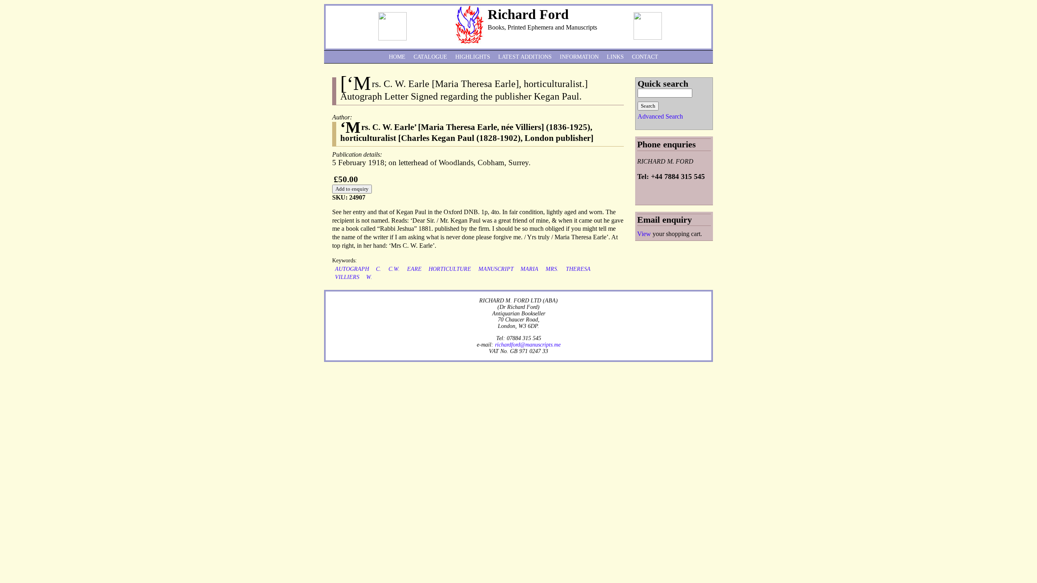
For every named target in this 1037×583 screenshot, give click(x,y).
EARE (414, 269)
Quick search (663, 84)
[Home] (469, 41)
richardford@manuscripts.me (528, 344)
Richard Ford (528, 14)
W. (369, 277)
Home (397, 57)
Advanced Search (660, 116)
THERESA (578, 269)
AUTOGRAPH (352, 269)
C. (378, 269)
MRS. (552, 269)
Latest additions (525, 57)
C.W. (394, 269)
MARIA (529, 269)
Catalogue (430, 57)
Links (615, 57)
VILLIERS (347, 277)
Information (579, 57)
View (644, 233)
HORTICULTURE (450, 269)
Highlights (472, 57)
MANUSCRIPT (496, 269)
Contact (645, 57)
